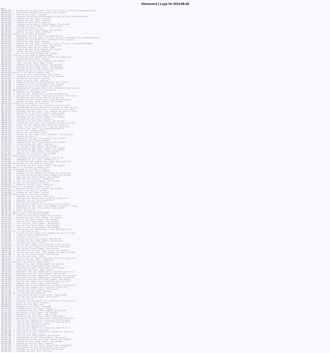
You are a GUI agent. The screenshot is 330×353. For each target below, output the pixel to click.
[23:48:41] (6, 349)
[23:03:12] (6, 339)
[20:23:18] (6, 291)
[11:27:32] (6, 152)
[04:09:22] (6, 69)
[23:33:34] (6, 347)
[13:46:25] (6, 171)
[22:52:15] (6, 337)
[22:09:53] (6, 318)
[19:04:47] (6, 272)
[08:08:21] (6, 113)
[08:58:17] (6, 123)
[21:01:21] (6, 308)
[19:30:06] (6, 277)
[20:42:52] (6, 297)
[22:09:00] (6, 316)
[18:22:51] (6, 258)
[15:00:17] (6, 189)
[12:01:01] (6, 154)
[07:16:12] (6, 109)
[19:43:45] (6, 279)
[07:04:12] (6, 103)
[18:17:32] (6, 252)
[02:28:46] (6, 42)
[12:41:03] (6, 158)
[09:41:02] (6, 132)
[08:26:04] (6, 115)
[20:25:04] (6, 293)
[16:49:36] (6, 227)
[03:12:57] (6, 53)
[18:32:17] (6, 262)
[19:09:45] (6, 274)
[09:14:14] (6, 129)
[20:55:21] (6, 299)
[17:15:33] (6, 239)
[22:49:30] (6, 334)
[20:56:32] (6, 301)
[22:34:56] (6, 326)
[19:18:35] (6, 276)
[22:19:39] (6, 320)
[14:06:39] (6, 179)
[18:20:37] (6, 256)
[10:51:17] (6, 140)
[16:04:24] (6, 210)
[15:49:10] (6, 208)
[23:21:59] (6, 345)
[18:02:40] (6, 248)
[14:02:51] (6, 177)
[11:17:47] (6, 150)
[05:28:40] (6, 88)
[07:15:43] (6, 105)
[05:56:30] (6, 94)
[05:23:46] (6, 82)
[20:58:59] (6, 306)
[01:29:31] (6, 20)
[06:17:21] (6, 98)
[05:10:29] (6, 80)
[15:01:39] (6, 190)
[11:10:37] (6, 148)
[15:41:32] (6, 204)
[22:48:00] (6, 332)
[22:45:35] (6, 330)
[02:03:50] (6, 36)
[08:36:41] (6, 119)
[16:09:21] (6, 212)
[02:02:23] (6, 34)
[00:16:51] (6, 13)
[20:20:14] (6, 289)
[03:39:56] (6, 67)
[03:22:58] (6, 59)
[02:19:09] (6, 38)
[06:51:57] (6, 101)
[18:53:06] (6, 268)
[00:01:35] (6, 11)
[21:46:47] (6, 314)
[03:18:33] (6, 57)
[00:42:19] (6, 18)
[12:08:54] (6, 156)
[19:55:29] (6, 281)
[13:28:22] (6, 169)
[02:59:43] (6, 51)
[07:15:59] (6, 107)
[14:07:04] (6, 181)
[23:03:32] (6, 341)
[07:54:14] (6, 111)
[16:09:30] (6, 214)
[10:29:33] (6, 138)
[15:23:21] (6, 198)
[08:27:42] (6, 117)
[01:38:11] (6, 28)
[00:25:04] (6, 14)
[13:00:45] (6, 165)
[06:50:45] (6, 100)
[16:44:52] (6, 225)
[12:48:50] (6, 160)
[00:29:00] (6, 16)
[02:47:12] (6, 43)
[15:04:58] (6, 192)
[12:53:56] (6, 163)
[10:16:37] (6, 136)
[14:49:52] (6, 185)
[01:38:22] (6, 30)
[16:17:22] (6, 216)
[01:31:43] (6, 22)
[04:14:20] (6, 71)
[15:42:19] (6, 206)
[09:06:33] (6, 127)
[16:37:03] (6, 219)
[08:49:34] (6, 121)
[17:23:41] (6, 241)
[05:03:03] (6, 76)
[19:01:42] (6, 270)
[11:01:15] (6, 142)
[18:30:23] (6, 260)
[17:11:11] (6, 237)
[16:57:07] (6, 229)
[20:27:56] (6, 295)
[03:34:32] (6, 61)
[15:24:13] (6, 200)
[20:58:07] (6, 305)
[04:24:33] (6, 72)
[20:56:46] (6, 303)
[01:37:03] (6, 26)
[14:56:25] (6, 187)
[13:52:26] (6, 175)
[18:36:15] (6, 264)
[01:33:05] (6, 24)
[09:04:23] (6, 125)
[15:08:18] (6, 194)
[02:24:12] (6, 40)
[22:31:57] (6, 324)
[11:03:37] (6, 144)
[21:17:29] (6, 310)
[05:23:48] (6, 84)
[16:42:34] (6, 223)
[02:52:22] (6, 45)
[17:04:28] (6, 235)
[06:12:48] (6, 96)
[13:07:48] (6, 167)
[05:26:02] (6, 86)
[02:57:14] (6, 49)
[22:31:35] (6, 322)
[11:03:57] (6, 146)
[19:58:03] (6, 283)
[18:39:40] (6, 266)
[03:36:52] (6, 63)
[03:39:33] (6, 65)
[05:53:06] (6, 92)
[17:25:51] (6, 243)
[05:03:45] (6, 78)
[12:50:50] (6, 161)
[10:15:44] (6, 134)
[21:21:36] (6, 312)
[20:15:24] (6, 287)
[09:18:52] (6, 131)
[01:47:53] (6, 32)
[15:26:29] (6, 202)
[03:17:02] (6, 55)
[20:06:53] (6, 285)
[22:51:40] (6, 335)
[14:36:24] (6, 183)
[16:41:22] (6, 221)
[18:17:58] (6, 254)
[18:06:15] (6, 250)
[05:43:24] (6, 90)
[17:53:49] (6, 247)
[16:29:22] (6, 218)
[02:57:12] (6, 47)
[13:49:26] (6, 173)
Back (3, 9)
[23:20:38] (6, 343)
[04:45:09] (6, 74)
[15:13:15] (6, 196)
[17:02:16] (6, 233)
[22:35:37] (6, 328)
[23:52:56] (6, 351)
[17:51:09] (6, 245)
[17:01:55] (6, 231)
